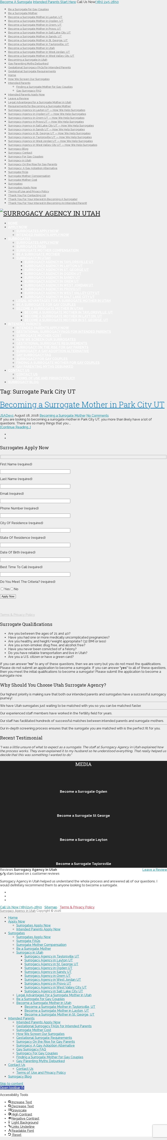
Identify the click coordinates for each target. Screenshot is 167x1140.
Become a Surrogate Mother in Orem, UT (35, 24)
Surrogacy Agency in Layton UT (53, 266)
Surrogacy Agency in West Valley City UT (62, 293)
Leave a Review (18, 98)
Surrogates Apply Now (22, 187)
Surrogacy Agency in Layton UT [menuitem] (48, 960)
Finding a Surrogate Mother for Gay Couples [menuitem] (49, 1057)
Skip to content (11, 1084)
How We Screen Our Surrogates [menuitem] (40, 1034)
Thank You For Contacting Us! (27, 195)
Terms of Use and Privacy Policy (28, 191)
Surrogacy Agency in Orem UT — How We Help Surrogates (46, 117)
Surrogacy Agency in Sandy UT (52, 277)
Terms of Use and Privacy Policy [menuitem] (41, 1073)
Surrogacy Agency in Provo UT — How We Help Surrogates (46, 121)
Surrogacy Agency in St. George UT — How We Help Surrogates (49, 133)
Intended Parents (19, 82)
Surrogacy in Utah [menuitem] (29, 952)
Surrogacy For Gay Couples (25, 156)
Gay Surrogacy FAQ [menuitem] (31, 1049)
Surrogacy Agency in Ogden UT (52, 274)
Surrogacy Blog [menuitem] (20, 1076)
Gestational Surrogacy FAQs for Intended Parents (39, 67)
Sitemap (50, 907)
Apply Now (17, 227)
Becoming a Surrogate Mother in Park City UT (82, 404)
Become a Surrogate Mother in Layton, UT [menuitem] (56, 1011)
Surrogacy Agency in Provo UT (52, 289)
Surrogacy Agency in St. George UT (56, 270)
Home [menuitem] (13, 918)
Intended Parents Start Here (54, 2)
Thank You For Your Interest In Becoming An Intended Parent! (47, 203)
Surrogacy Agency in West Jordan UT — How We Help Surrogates (50, 141)
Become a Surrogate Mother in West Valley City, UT (41, 55)
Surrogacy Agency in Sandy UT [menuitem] (48, 972)
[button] (12, 1088)
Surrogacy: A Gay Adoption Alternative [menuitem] (45, 1045)
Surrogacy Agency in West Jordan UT (58, 285)
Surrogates (15, 183)
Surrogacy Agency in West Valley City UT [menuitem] (55, 987)
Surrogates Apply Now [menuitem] (33, 925)
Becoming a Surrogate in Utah (27, 59)
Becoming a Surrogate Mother (63, 415)
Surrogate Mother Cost (22, 179)
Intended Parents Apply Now (26, 94)
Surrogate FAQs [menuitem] (28, 941)
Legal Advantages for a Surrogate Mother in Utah (39, 102)
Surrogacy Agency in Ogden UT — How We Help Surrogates (47, 113)
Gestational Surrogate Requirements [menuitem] (44, 1038)
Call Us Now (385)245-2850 (21, 907)
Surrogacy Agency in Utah (18, 910)
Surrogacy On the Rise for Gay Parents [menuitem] (45, 1042)
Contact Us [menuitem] (16, 1065)
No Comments (97, 415)
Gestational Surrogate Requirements (32, 71)
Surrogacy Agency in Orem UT (51, 281)
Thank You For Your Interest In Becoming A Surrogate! (42, 199)
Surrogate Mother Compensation (29, 175)
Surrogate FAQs (18, 172)
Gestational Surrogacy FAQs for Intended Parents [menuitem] (54, 1026)
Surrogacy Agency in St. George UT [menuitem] (51, 964)
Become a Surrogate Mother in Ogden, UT (35, 20)
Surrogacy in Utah (19, 160)
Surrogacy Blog (18, 148)
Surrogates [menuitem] (16, 933)
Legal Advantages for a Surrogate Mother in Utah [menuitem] (53, 995)
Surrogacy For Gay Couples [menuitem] (37, 1053)
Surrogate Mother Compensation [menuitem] (41, 945)
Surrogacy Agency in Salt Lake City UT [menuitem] (53, 991)
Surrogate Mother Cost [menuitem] (33, 1030)
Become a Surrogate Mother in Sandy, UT (35, 36)
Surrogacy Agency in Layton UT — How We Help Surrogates (46, 110)
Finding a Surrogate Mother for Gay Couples (44, 86)
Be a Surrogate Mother (22, 13)
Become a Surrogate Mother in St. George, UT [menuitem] (59, 1014)
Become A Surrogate (16, 2)
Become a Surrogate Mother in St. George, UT (38, 40)
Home (12, 75)
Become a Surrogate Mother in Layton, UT (35, 17)
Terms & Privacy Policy (17, 615)
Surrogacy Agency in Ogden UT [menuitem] (48, 968)
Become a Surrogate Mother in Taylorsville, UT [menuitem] (59, 1007)
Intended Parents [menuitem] (21, 1018)
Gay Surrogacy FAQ (28, 90)
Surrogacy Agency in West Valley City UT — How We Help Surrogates (52, 144)
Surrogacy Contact (20, 152)
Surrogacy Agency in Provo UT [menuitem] (47, 983)
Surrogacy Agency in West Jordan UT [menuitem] (52, 980)
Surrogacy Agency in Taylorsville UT (58, 262)
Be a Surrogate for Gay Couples (28, 9)
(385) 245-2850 (107, 2)
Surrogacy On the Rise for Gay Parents (32, 164)
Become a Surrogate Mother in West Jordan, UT (39, 51)
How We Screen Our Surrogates (28, 79)
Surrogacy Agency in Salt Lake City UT (59, 297)
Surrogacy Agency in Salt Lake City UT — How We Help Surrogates (51, 125)
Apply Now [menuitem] (16, 921)
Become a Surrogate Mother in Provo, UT (34, 28)
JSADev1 (7, 415)
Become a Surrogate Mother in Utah (31, 48)
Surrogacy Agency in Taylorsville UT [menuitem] (51, 956)
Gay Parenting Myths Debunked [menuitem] (40, 1061)
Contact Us (19, 370)
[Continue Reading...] (15, 427)
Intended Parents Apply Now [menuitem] (38, 929)
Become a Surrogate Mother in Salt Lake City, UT (39, 32)
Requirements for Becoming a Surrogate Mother (39, 106)
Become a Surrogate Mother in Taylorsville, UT (38, 44)
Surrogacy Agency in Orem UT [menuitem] (47, 976)
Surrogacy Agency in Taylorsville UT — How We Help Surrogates (50, 137)
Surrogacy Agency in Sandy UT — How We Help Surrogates (46, 129)
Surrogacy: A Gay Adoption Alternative (32, 168)
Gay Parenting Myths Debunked (28, 63)
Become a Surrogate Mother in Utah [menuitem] (43, 1003)
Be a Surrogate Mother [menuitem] (33, 949)
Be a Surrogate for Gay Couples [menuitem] (40, 999)
